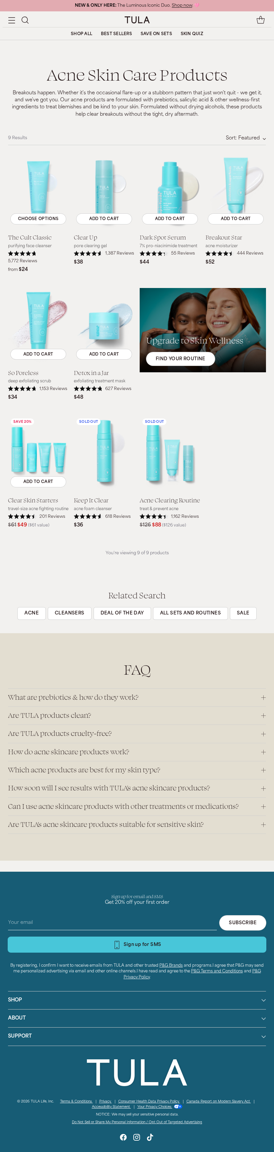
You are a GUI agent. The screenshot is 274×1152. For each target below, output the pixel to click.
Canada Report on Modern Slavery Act (218, 1101)
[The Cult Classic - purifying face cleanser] (38, 190)
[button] (25, 20)
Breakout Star (224, 237)
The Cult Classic (29, 237)
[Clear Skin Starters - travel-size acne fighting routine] (38, 453)
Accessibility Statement (111, 1107)
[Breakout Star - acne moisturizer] (236, 190)
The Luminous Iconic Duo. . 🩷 (137, 6)
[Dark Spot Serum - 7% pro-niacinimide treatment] (170, 190)
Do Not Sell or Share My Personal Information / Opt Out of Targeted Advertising (137, 1122)
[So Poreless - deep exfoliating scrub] (38, 326)
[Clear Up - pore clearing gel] (104, 190)
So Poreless (23, 372)
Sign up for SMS (142, 945)
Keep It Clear (91, 500)
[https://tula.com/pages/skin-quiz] (203, 330)
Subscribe (243, 923)
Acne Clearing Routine (170, 500)
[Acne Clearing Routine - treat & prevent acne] (170, 453)
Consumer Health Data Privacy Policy (149, 1101)
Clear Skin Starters (33, 500)
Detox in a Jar (91, 372)
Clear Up (85, 237)
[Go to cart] (260, 20)
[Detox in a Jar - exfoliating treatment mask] (104, 326)
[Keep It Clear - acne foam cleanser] (104, 453)
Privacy (105, 1101)
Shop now (182, 6)
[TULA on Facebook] (123, 1138)
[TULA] (137, 20)
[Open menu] (11, 20)
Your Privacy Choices (154, 1107)
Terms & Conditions (76, 1101)
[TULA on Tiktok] (150, 1138)
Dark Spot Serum (163, 237)
